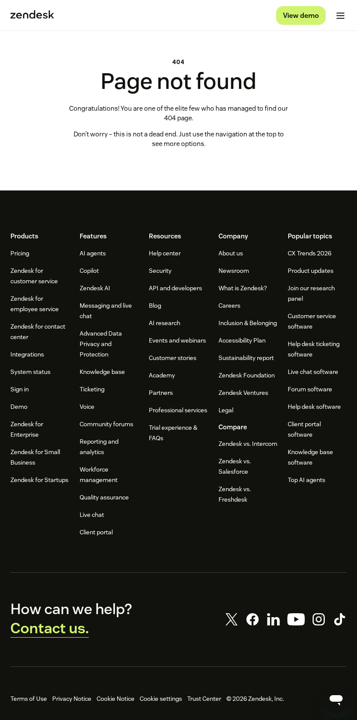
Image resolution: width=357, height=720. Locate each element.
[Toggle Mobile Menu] (340, 15)
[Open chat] (336, 699)
